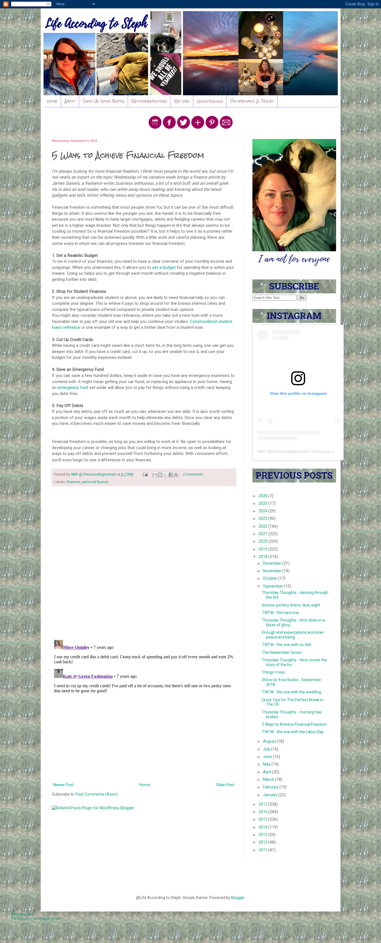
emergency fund (72, 387)
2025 (263, 503)
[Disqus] (144, 563)
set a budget (164, 267)
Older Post (225, 785)
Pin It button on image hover (36, 918)
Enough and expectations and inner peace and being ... (293, 634)
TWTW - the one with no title (286, 644)
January (270, 795)
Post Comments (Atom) (97, 794)
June (268, 756)
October (270, 578)
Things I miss (273, 672)
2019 (263, 549)
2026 (263, 496)
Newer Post (63, 785)
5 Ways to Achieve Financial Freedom (294, 724)
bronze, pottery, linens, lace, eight (291, 605)
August (270, 741)
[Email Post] (145, 474)
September (273, 586)
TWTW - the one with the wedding (291, 692)
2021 (263, 534)
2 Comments (193, 474)
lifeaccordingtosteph (290, 451)
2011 (263, 850)
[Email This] (155, 474)
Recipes (182, 101)
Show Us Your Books (103, 101)
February (271, 787)
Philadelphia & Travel (252, 101)
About (70, 101)
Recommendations (149, 101)
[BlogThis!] (160, 474)
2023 (263, 518)
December (272, 563)
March (269, 779)
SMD (261, 451)
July (267, 749)
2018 (263, 556)
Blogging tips (22, 914)
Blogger (237, 897)
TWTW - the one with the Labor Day (293, 732)
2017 (263, 804)
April (267, 772)
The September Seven (282, 652)
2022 (263, 526)
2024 (263, 511)
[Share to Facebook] (170, 474)
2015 (263, 819)
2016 (263, 812)
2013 (263, 834)
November (272, 571)
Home (52, 101)
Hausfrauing (210, 101)
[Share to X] (165, 474)
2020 (263, 541)
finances (73, 482)
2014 (263, 827)
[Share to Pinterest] (176, 474)
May (267, 764)
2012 (263, 842)
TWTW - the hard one (280, 612)
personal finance (95, 482)
